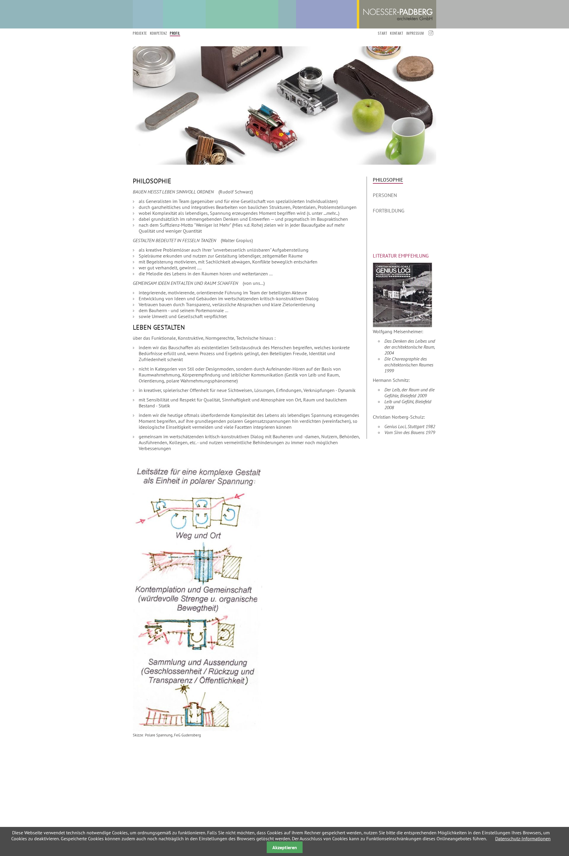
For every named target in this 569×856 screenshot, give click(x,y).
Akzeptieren (284, 847)
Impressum (415, 33)
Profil (175, 33)
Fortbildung (388, 210)
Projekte (140, 33)
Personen (385, 195)
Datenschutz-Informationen (523, 838)
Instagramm (430, 33)
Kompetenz (158, 33)
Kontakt (396, 33)
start (382, 33)
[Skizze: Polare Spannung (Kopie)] (197, 730)
